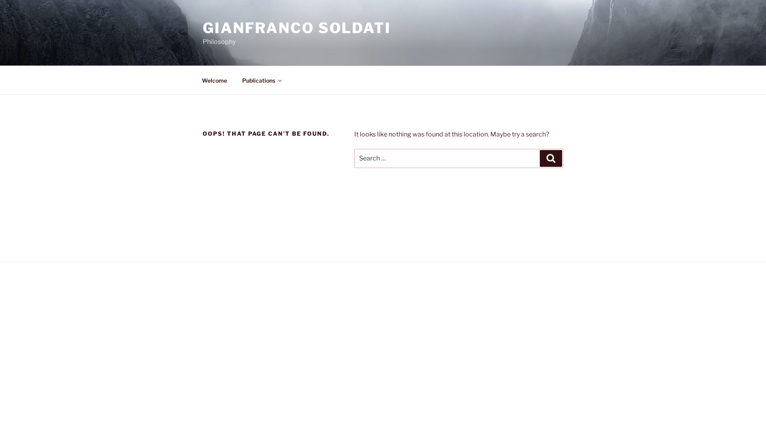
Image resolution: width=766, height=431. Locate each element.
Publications (258, 80)
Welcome (214, 80)
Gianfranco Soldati (297, 28)
